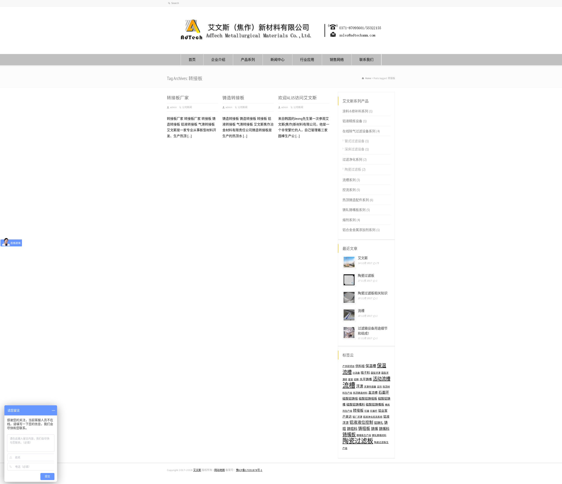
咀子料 (365, 373)
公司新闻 (187, 107)
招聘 (356, 379)
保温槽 (371, 366)
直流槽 (373, 393)
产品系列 (248, 59)
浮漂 (359, 386)
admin (173, 107)
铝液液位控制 (361, 422)
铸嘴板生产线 (364, 435)
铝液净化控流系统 (372, 416)
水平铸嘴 (366, 379)
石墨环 (383, 392)
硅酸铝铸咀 (350, 398)
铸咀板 (364, 428)
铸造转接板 (233, 97)
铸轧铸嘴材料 (379, 435)
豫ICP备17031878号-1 (249, 470)
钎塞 (366, 410)
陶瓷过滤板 (353, 169)
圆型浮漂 (375, 372)
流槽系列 (349, 180)
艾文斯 (363, 258)
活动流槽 (381, 379)
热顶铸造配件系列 (355, 200)
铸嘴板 (349, 434)
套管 (350, 379)
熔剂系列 (349, 220)
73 (377, 263)
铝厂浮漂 (357, 416)
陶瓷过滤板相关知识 (372, 293)
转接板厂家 (178, 97)
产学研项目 (348, 366)
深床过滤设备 (354, 149)
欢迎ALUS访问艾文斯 (297, 97)
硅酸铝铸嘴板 (375, 404)
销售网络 (337, 59)
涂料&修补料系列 (355, 111)
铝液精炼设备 (352, 121)
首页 (192, 59)
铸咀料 (352, 428)
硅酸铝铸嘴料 (355, 404)
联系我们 (366, 59)
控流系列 (349, 190)
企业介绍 (218, 59)
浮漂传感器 (370, 386)
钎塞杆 (373, 410)
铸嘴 (374, 428)
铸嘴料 (384, 428)
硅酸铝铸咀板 (368, 398)
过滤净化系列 (352, 159)
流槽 (361, 311)
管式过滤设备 (354, 141)
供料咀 (360, 366)
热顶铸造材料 (360, 392)
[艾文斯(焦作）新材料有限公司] (281, 45)
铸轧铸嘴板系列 (354, 210)
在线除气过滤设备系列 (358, 131)
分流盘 (356, 372)
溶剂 (379, 386)
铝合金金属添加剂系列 (358, 230)
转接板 (358, 410)
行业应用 (307, 59)
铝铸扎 (378, 423)
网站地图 (219, 470)
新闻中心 (277, 59)
